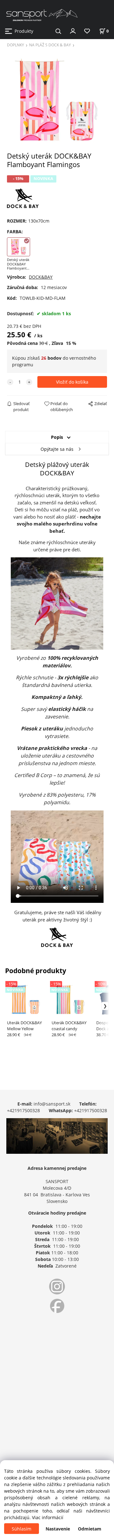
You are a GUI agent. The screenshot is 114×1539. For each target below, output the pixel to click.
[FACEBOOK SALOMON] (57, 1306)
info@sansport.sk (52, 1104)
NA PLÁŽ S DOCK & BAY (50, 44)
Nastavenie (58, 1529)
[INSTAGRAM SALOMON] (57, 1286)
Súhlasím (21, 1529)
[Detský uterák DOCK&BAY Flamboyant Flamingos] (57, 101)
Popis (57, 437)
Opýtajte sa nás (57, 449)
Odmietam (89, 1529)
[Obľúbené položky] (87, 31)
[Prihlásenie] (73, 30)
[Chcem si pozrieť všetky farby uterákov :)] (23, 198)
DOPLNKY (15, 44)
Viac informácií (47, 1517)
